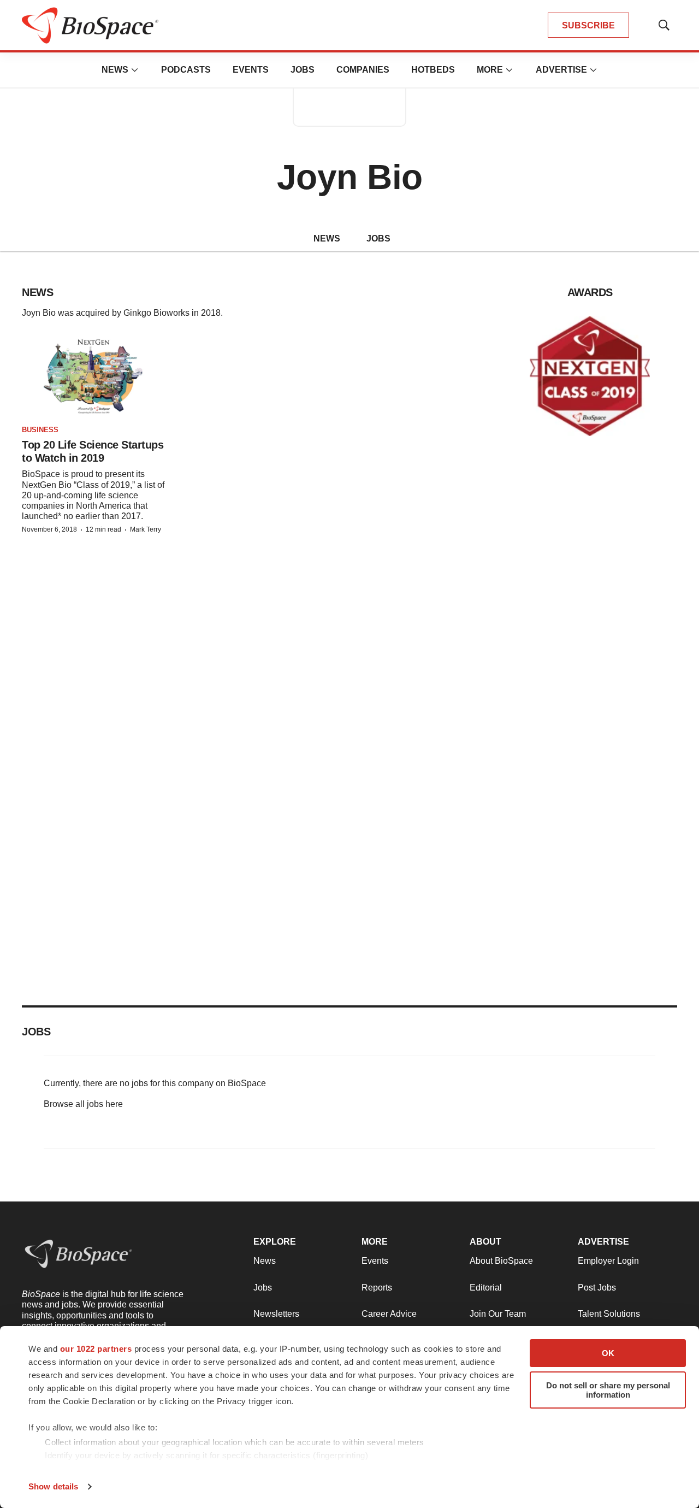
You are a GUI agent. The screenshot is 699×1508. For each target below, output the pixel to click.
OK (608, 1353)
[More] (135, 70)
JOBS (378, 238)
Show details (53, 1486)
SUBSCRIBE (588, 25)
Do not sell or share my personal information (608, 1390)
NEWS (326, 238)
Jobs (303, 69)
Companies (362, 69)
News (115, 69)
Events (251, 69)
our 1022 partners (96, 1348)
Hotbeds (433, 69)
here (114, 1104)
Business (40, 430)
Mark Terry (145, 529)
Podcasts (186, 69)
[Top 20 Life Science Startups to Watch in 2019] (94, 376)
